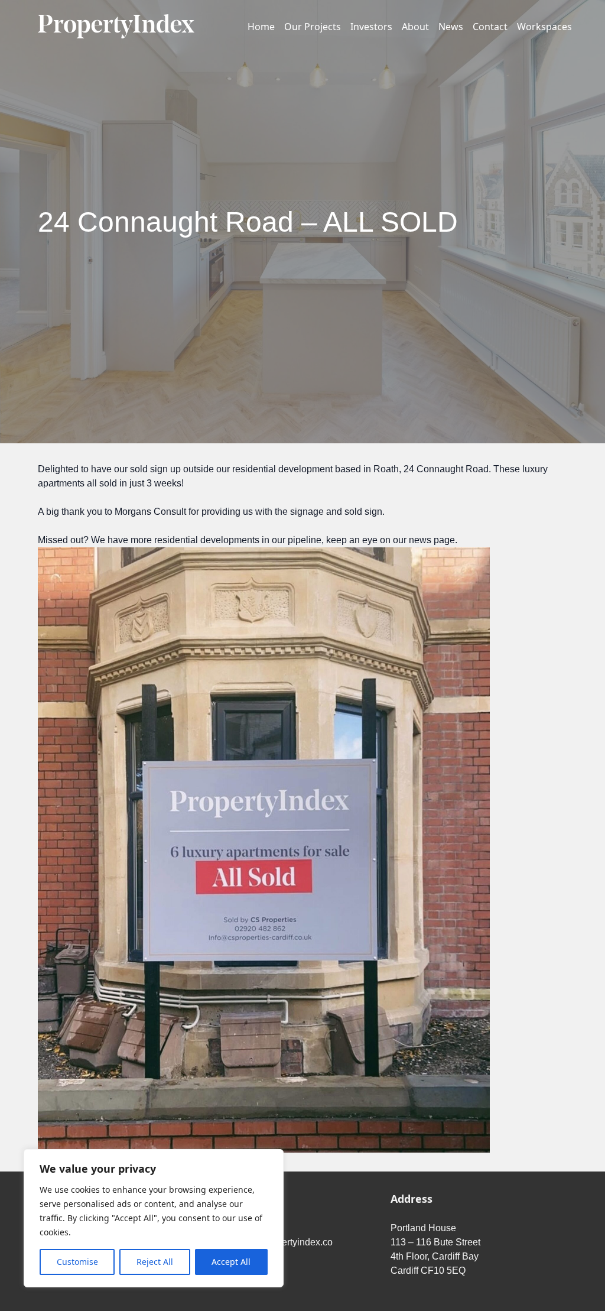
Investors (371, 26)
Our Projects (312, 26)
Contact (490, 26)
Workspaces (544, 26)
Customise (77, 1261)
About (415, 26)
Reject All (154, 1261)
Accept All (231, 1261)
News (450, 26)
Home (261, 26)
